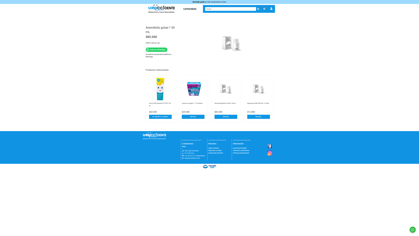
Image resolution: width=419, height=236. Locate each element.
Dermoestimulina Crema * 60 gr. (225, 103)
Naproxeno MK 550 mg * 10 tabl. (258, 103)
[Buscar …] (230, 9)
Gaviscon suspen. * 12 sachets (192, 103)
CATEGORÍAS (189, 9)
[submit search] (258, 9)
